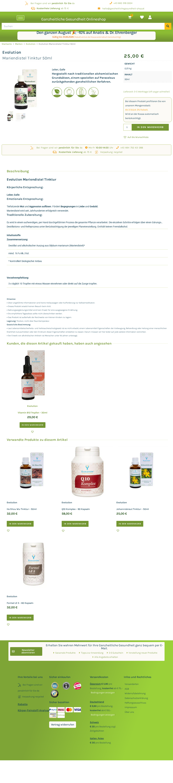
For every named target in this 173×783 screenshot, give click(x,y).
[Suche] (168, 26)
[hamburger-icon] (20, 17)
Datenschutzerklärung (136, 698)
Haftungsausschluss (135, 702)
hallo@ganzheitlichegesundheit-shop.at (122, 8)
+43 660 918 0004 (122, 3)
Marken (19, 44)
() (103, 692)
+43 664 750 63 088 (131, 147)
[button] (136, 137)
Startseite (7, 44)
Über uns (129, 712)
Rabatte (23, 704)
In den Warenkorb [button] (32, 425)
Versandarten (132, 684)
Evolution (30, 44)
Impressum (131, 707)
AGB (127, 688)
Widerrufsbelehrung (135, 693)
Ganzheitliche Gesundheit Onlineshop (73, 19)
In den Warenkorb (150, 127)
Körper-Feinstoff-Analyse (33, 710)
